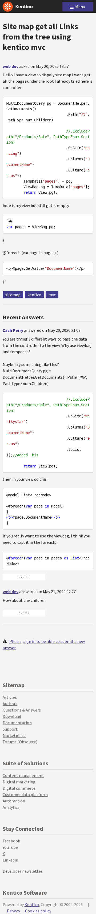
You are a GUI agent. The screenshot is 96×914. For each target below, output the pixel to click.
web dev (10, 66)
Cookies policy (38, 910)
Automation (14, 800)
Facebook (11, 841)
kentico (34, 294)
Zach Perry (13, 330)
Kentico (32, 904)
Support (10, 729)
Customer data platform (25, 794)
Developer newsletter (22, 871)
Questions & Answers (22, 710)
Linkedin (10, 860)
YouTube (10, 847)
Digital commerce (19, 788)
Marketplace (14, 735)
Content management (23, 775)
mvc (52, 294)
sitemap (13, 294)
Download (12, 716)
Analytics (11, 807)
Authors (10, 703)
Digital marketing (19, 781)
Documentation (17, 722)
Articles (10, 697)
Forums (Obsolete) (20, 741)
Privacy (13, 910)
